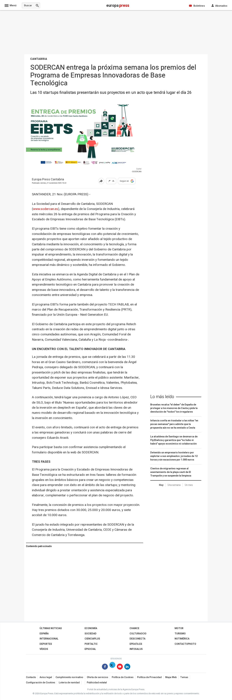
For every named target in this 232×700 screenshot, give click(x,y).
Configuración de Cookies (40, 682)
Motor (179, 628)
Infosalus (136, 649)
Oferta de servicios (97, 677)
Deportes (46, 644)
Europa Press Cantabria (48, 179)
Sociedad (90, 633)
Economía (91, 628)
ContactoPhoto (185, 644)
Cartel (138, 168)
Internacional (49, 639)
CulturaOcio (138, 633)
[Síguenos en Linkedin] (127, 667)
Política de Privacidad (149, 677)
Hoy (161, 485)
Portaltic (91, 644)
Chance (134, 628)
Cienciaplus (92, 639)
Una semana (174, 485)
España (44, 633)
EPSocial (90, 649)
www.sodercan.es (45, 209)
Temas (184, 677)
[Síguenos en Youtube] (119, 667)
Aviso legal (46, 677)
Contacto (31, 677)
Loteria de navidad (69, 682)
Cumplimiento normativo (69, 677)
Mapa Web (171, 677)
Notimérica (182, 639)
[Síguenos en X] (112, 667)
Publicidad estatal (97, 682)
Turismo (180, 633)
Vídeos (44, 649)
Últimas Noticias (51, 628)
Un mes (189, 485)
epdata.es (136, 644)
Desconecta (137, 639)
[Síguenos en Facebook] (104, 667)
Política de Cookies (122, 677)
